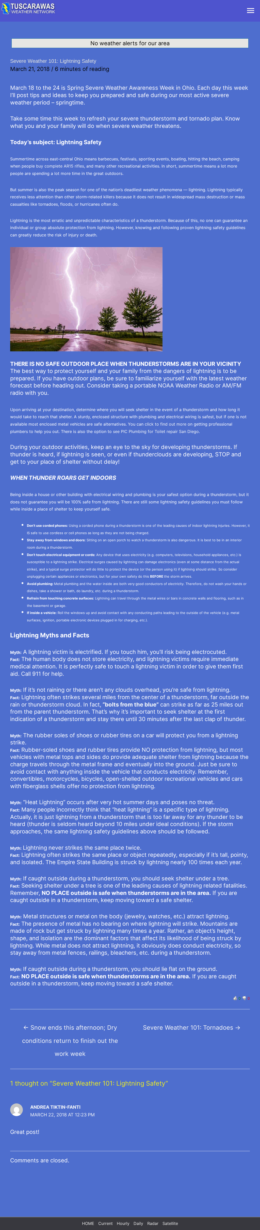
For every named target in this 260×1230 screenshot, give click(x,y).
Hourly (123, 1223)
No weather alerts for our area (130, 43)
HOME (88, 1223)
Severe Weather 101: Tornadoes (191, 1027)
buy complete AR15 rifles (59, 166)
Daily (138, 1223)
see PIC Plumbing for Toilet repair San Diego (156, 431)
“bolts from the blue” (131, 704)
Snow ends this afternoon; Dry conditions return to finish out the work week (70, 1029)
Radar (152, 1223)
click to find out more (165, 424)
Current (105, 1223)
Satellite (170, 1223)
